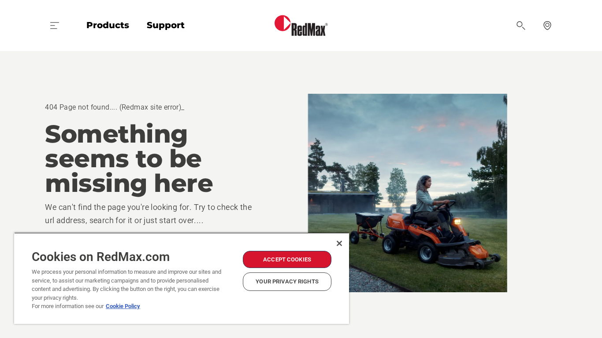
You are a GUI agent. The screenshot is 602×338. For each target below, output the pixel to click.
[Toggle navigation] (54, 25)
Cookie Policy (123, 306)
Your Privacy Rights (287, 281)
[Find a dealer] (547, 25)
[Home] (301, 26)
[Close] (339, 243)
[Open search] (520, 25)
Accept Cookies (287, 259)
